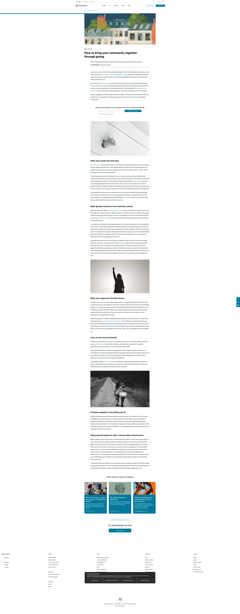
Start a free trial (150, 5)
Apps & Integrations (149, 572)
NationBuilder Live (101, 562)
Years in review (197, 567)
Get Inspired (95, 10)
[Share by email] (238, 305)
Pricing (129, 5)
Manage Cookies (95, 580)
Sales (154, 1)
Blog (90, 10)
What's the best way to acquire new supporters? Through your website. (96, 499)
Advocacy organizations (54, 574)
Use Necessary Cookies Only (111, 580)
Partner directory (149, 564)
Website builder (52, 560)
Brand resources (197, 569)
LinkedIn (6, 564)
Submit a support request (103, 557)
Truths (195, 564)
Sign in (163, 1)
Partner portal (148, 562)
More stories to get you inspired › (120, 519)
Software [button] (104, 5)
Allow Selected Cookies (128, 580)
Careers (195, 560)
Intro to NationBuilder (102, 560)
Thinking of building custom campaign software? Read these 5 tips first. (143, 499)
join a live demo (120, 534)
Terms (195, 572)
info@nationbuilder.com (108, 603)
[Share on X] (238, 302)
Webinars (147, 567)
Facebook (6, 562)
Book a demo (160, 5)
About (195, 557)
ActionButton (85, 1)
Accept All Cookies (145, 580)
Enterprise (50, 581)
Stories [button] (123, 5)
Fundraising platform (53, 564)
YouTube (6, 567)
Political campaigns (53, 576)
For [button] (110, 5)
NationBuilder (78, 1)
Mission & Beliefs (197, 562)
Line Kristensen (139, 511)
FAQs (98, 567)
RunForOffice (91, 1)
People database (52, 557)
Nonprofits (50, 572)
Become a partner (149, 560)
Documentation (100, 564)
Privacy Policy (128, 576)
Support (158, 1)
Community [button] (116, 5)
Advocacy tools (52, 567)
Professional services (102, 572)
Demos (50, 584)
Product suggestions (101, 569)
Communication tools (53, 562)
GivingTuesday (105, 83)
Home (85, 10)
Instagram (6, 557)
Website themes (149, 569)
